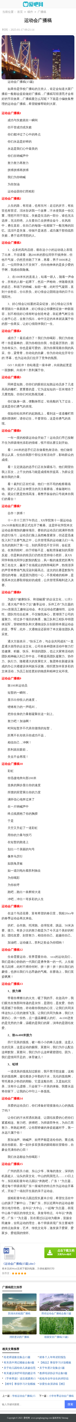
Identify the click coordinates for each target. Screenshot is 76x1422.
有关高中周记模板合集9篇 (19, 1362)
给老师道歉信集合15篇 (17, 1357)
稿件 (30, 11)
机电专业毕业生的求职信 (54, 1378)
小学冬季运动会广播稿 (61, 1396)
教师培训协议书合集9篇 (53, 1373)
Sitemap (65, 1418)
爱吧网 (27, 1418)
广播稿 (42, 11)
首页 (20, 11)
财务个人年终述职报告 (52, 1357)
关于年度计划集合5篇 (52, 1367)
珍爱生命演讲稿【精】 (52, 1383)
